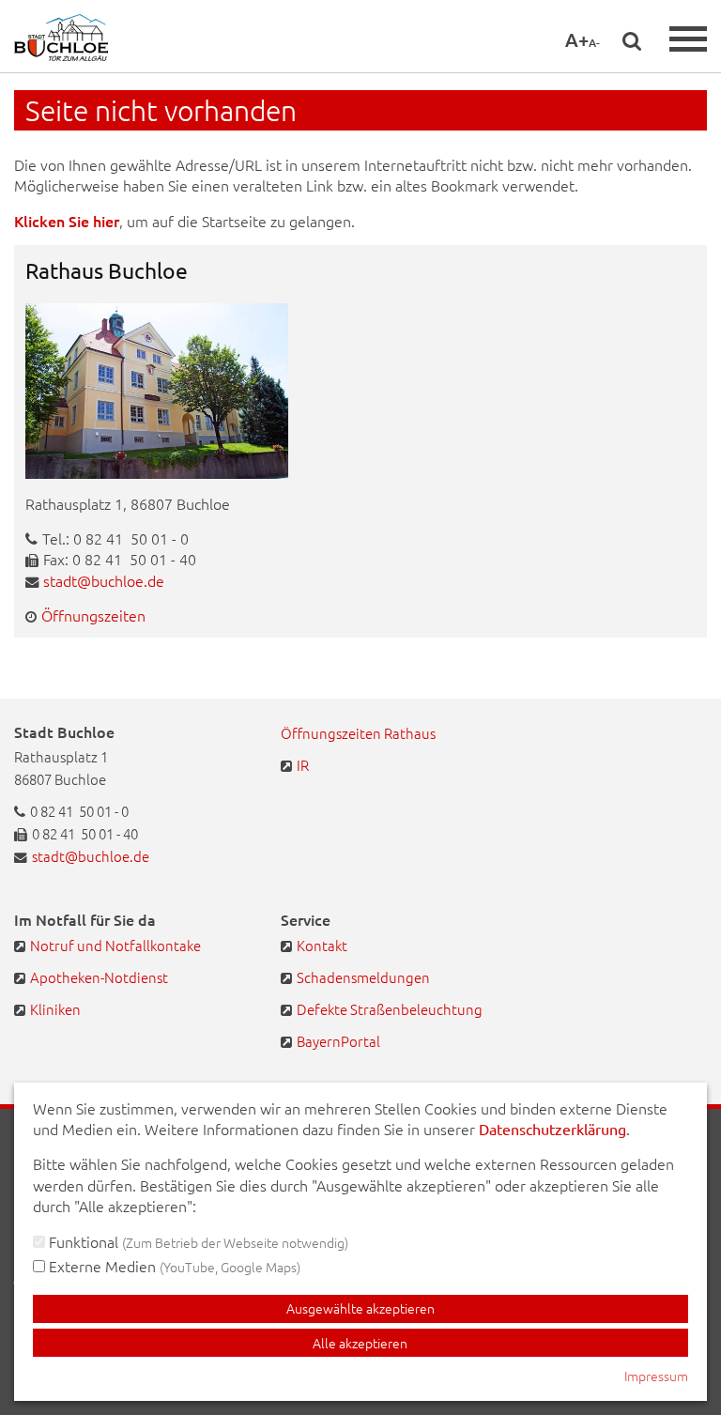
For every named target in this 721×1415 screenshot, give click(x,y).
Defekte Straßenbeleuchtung (390, 1009)
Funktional (196, 1241)
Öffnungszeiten (93, 615)
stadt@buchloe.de (103, 580)
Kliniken (55, 1009)
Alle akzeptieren (360, 1342)
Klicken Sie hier (66, 220)
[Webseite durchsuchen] (632, 40)
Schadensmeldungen (363, 977)
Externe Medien (172, 1265)
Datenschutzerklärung (552, 1128)
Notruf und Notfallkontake (115, 945)
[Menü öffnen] (688, 39)
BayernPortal (338, 1041)
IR (303, 765)
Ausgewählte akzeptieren (360, 1308)
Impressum (656, 1375)
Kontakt (322, 945)
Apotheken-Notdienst (99, 977)
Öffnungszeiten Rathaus (358, 733)
